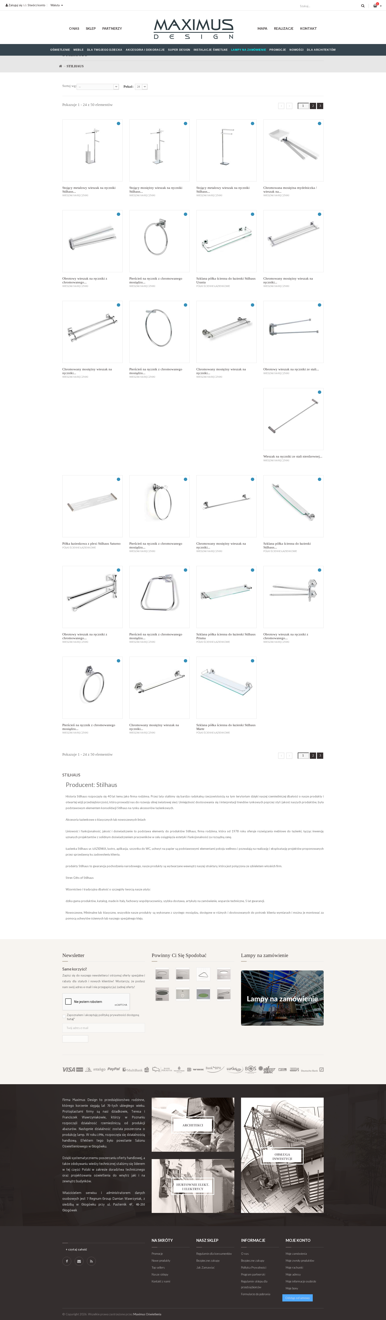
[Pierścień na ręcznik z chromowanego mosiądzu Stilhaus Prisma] (159, 597)
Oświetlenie (60, 49)
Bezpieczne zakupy (208, 1260)
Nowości (297, 49)
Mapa (262, 28)
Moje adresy (293, 1274)
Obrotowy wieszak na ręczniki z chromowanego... (84, 280)
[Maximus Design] (193, 29)
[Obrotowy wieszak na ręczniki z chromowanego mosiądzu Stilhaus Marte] (293, 597)
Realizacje (284, 28)
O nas (74, 28)
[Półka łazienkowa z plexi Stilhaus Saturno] (92, 506)
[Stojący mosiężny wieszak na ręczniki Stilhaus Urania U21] (159, 150)
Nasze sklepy (160, 1274)
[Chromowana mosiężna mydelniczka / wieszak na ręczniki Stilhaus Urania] (293, 150)
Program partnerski (253, 1274)
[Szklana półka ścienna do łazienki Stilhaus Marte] (226, 688)
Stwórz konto (36, 5)
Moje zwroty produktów (300, 1260)
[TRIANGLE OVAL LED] (203, 974)
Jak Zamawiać (205, 1267)
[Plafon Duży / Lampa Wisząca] (224, 974)
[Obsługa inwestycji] (282, 1155)
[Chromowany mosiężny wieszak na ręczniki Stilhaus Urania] (293, 241)
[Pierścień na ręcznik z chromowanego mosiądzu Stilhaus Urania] (159, 241)
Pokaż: (129, 86)
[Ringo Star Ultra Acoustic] (162, 994)
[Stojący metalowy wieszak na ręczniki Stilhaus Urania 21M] (92, 150)
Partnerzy (112, 28)
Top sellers (158, 1267)
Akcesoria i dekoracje (145, 49)
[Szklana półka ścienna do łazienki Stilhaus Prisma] (226, 597)
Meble (78, 49)
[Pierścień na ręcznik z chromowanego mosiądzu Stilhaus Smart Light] (159, 506)
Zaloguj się (15, 5)
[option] (193, 977)
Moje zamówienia (296, 1253)
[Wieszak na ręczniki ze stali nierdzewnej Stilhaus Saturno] (293, 419)
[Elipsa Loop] (224, 994)
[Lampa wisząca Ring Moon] (182, 994)
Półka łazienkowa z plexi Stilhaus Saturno (91, 543)
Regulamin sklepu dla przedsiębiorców (254, 1284)
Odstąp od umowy (297, 1298)
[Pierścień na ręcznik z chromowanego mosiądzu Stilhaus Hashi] (159, 332)
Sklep (91, 28)
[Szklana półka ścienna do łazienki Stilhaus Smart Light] (293, 506)
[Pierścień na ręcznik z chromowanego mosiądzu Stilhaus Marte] (92, 688)
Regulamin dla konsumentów (214, 1253)
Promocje (277, 49)
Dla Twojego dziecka (105, 49)
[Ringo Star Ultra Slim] (162, 974)
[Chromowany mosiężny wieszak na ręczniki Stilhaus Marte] (159, 688)
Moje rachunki (294, 1267)
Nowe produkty (161, 1260)
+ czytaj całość (76, 1249)
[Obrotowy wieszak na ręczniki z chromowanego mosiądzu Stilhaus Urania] (92, 241)
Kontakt (308, 28)
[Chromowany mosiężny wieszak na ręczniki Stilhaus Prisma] (92, 332)
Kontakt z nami (161, 1281)
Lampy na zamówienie (248, 49)
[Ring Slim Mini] (182, 974)
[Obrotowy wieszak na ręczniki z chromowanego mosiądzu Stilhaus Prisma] (92, 597)
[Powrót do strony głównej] (60, 66)
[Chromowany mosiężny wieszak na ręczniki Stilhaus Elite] (226, 332)
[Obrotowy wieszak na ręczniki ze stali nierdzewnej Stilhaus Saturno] (293, 332)
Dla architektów (321, 49)
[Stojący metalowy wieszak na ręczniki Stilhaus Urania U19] (226, 150)
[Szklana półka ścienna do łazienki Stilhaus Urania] (226, 241)
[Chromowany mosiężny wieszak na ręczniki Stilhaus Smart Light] (226, 506)
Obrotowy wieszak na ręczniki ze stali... (291, 369)
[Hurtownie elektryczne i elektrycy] (193, 1186)
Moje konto (298, 1240)
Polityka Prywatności (253, 1267)
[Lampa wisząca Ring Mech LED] (203, 994)
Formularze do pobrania (255, 1294)
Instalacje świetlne (211, 49)
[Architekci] (193, 1125)
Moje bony (292, 1288)
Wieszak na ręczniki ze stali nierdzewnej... (292, 456)
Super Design (179, 49)
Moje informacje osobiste (301, 1281)
